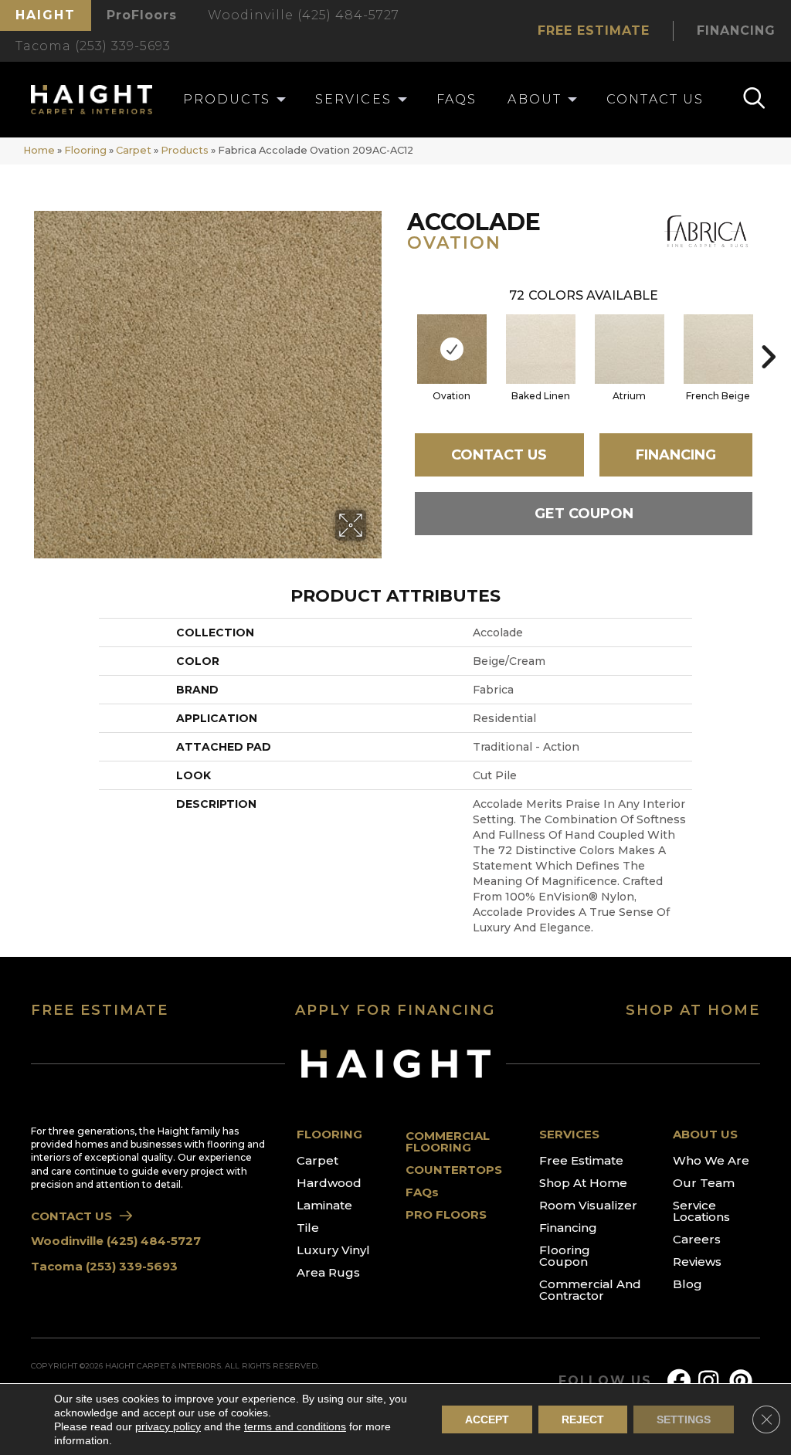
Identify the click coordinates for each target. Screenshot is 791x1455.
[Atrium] (629, 349)
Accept (487, 1419)
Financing (676, 454)
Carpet (133, 150)
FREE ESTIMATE (99, 1010)
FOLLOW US (605, 1381)
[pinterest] (744, 1381)
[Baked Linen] (540, 349)
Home (39, 150)
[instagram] (713, 1381)
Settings (684, 1419)
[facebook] (682, 1381)
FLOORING (329, 1134)
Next (767, 333)
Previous (399, 333)
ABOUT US (705, 1134)
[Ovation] (452, 349)
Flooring (85, 150)
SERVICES (569, 1134)
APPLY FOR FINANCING (395, 1010)
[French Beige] (718, 349)
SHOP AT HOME (693, 1010)
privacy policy (168, 1426)
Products (185, 150)
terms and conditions (295, 1426)
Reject (583, 1419)
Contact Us (499, 454)
